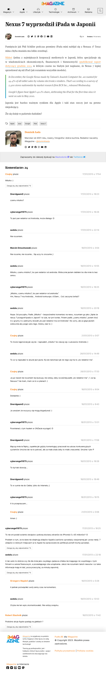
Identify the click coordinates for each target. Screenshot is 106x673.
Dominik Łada (19, 36)
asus (19, 124)
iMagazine (26, 636)
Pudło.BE (59, 636)
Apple (12, 124)
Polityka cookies (85, 650)
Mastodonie (61, 157)
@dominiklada (43, 141)
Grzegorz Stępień (19, 581)
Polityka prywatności (65, 650)
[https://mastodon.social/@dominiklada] (38, 36)
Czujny (8, 174)
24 (83, 36)
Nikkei (8, 57)
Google (27, 124)
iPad (35, 124)
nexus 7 (43, 124)
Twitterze (78, 157)
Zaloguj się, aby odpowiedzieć (18, 186)
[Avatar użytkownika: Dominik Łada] (13, 139)
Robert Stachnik (13, 615)
